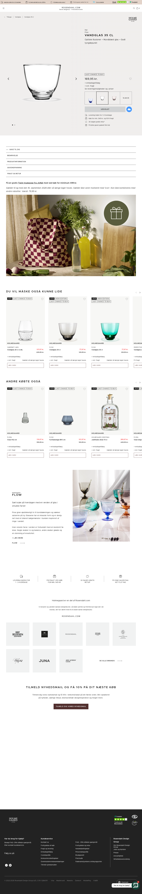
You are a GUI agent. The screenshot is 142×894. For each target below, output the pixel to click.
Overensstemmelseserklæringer (52, 861)
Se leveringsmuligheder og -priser (99, 89)
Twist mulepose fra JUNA (30, 183)
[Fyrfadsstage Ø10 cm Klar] (82, 438)
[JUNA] (44, 660)
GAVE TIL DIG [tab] (14, 149)
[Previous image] (8, 78)
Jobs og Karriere (119, 849)
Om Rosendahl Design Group (121, 846)
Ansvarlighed (118, 856)
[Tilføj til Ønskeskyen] (129, 109)
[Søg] (134, 8)
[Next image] (76, 78)
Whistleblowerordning (121, 859)
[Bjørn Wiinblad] (17, 660)
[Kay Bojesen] (17, 634)
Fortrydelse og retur (82, 845)
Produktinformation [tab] (16, 161)
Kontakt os (45, 842)
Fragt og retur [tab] (14, 173)
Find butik (79, 858)
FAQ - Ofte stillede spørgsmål (86, 842)
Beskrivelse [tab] (12, 155)
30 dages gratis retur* (59, 2)
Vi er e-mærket (100, 2)
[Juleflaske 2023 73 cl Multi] (125, 438)
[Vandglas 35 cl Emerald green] (69, 348)
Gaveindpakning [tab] (14, 167)
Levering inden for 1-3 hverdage (12, 2)
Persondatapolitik (81, 852)
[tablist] (71, 162)
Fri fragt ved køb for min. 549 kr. (37, 2)
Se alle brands (107, 661)
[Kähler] (44, 634)
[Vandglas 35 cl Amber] (79, 348)
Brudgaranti (79, 855)
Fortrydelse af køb (47, 845)
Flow (14, 543)
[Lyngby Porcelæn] (124, 634)
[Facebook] (6, 865)
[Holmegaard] (97, 634)
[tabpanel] (71, 230)
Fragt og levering (47, 849)
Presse (115, 853)
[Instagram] (10, 865)
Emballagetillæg (47, 852)
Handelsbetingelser (82, 849)
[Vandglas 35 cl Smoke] (116, 348)
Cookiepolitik (45, 855)
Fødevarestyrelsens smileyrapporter (88, 861)
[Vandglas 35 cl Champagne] (74, 348)
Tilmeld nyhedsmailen (49, 865)
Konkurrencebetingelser (49, 858)
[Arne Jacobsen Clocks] (71, 660)
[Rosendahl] (71, 634)
